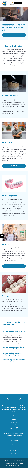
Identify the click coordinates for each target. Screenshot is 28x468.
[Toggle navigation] (24, 3)
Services (14, 448)
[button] (2, 236)
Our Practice (14, 454)
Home (14, 445)
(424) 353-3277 (14, 422)
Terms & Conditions (9, 460)
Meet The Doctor (14, 451)
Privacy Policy (20, 460)
